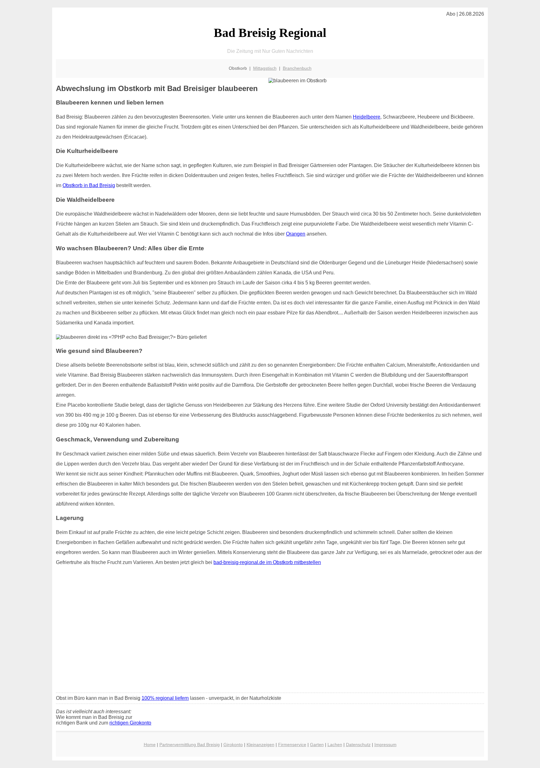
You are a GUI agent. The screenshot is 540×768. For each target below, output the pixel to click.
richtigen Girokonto (130, 722)
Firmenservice (292, 744)
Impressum (385, 744)
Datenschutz (358, 744)
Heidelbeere (366, 117)
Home (150, 744)
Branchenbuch (297, 68)
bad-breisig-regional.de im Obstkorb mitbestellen (267, 562)
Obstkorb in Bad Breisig (88, 185)
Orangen (295, 234)
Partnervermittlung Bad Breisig (189, 744)
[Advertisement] (270, 641)
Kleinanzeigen (260, 744)
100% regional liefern (165, 698)
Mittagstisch (265, 68)
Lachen (335, 744)
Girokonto (233, 744)
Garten (317, 744)
